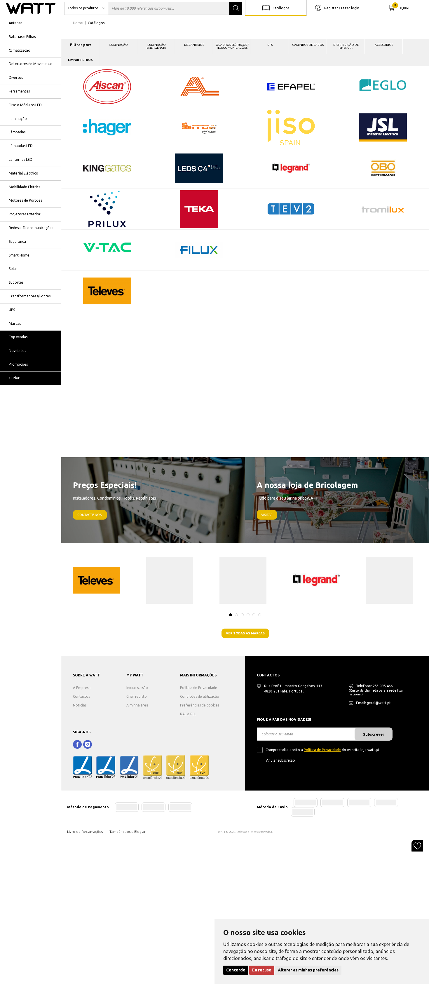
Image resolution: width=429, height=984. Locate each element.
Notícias (79, 705)
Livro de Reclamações (85, 831)
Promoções (18, 364)
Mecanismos (194, 44)
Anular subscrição (280, 760)
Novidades (17, 351)
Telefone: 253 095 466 (374, 686)
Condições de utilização (199, 696)
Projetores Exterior (25, 214)
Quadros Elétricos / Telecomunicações (232, 46)
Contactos (81, 696)
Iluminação (18, 119)
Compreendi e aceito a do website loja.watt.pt (322, 750)
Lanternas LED (20, 159)
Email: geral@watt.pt (373, 703)
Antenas (15, 23)
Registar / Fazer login (341, 8)
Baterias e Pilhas (22, 37)
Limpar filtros (80, 60)
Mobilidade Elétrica (25, 187)
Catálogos (281, 8)
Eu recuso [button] (261, 970)
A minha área (137, 705)
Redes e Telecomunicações (31, 228)
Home (78, 23)
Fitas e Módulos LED (25, 105)
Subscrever (373, 734)
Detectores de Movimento (31, 64)
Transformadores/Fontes (29, 296)
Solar (13, 269)
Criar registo (136, 696)
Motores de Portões (25, 200)
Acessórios (384, 44)
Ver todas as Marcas (245, 633)
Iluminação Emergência (156, 46)
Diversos (16, 77)
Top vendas (18, 337)
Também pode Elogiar (127, 831)
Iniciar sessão (137, 688)
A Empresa (81, 688)
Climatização (19, 50)
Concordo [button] (235, 970)
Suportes (16, 282)
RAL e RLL (188, 714)
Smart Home (19, 255)
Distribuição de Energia (346, 46)
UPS (12, 310)
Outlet (14, 378)
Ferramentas (19, 91)
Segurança (17, 241)
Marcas (15, 323)
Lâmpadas (17, 132)
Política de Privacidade (198, 688)
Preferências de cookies (199, 705)
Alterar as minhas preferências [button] (308, 970)
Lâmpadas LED (21, 146)
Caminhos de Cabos (308, 44)
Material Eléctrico (23, 173)
